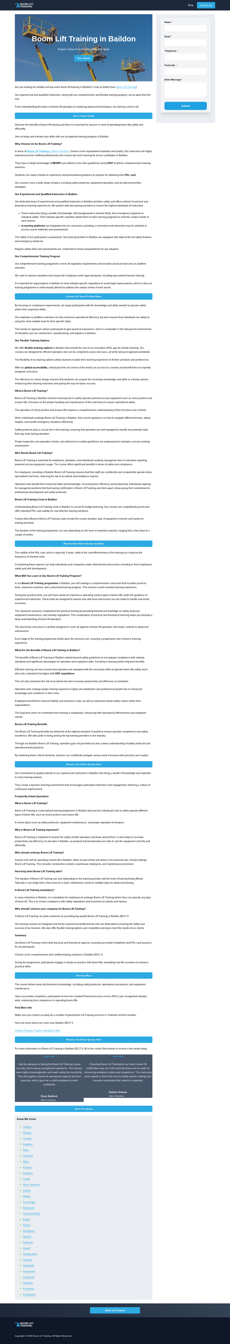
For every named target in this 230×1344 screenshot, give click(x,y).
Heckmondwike (31, 1213)
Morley (27, 1196)
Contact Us (206, 5)
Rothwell (28, 1242)
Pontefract (28, 1288)
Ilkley (26, 1161)
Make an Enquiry (115, 1310)
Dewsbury (28, 1231)
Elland (26, 1225)
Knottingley (29, 1294)
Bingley (28, 1030)
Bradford (48, 1030)
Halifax (27, 1190)
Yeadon (38, 1030)
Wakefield (28, 1265)
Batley (26, 1219)
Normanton (29, 1271)
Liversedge (29, 1202)
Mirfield (27, 1236)
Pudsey (27, 1167)
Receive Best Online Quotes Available (84, 543)
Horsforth (28, 1156)
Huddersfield (30, 1254)
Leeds (26, 1179)
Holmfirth (28, 1283)
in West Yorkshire (48, 151)
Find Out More (83, 975)
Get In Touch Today (83, 116)
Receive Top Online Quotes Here (83, 764)
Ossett (26, 1248)
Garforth (27, 1260)
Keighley (28, 1173)
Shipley (19, 1030)
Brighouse (28, 1208)
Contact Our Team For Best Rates (84, 296)
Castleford (28, 1277)
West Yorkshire (31, 1184)
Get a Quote (83, 58)
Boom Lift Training (126, 87)
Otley (57, 1030)
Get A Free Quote (84, 1109)
